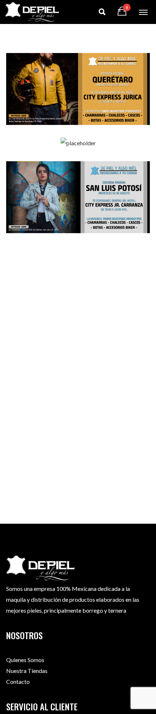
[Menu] (143, 12)
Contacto (18, 681)
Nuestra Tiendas (27, 670)
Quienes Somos (25, 659)
